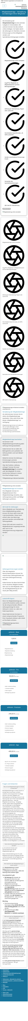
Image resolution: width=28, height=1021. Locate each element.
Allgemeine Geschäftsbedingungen (12, 973)
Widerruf (5, 976)
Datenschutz (6, 971)
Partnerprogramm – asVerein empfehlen (13, 980)
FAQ (4, 988)
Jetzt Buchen (14, 680)
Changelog (5, 986)
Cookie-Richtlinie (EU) (8, 975)
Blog (4, 985)
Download (13, 643)
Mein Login (6, 992)
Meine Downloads (7, 996)
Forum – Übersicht (7, 990)
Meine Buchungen (7, 994)
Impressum (6, 970)
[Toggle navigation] (4, 5)
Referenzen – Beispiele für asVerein (12, 979)
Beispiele (5, 982)
